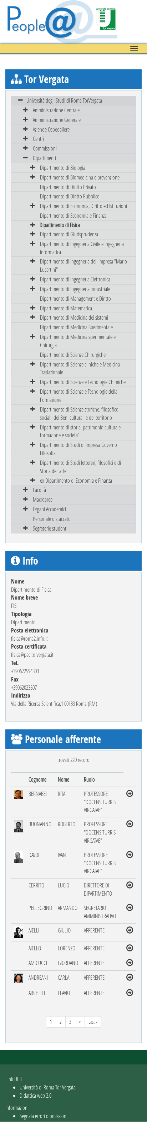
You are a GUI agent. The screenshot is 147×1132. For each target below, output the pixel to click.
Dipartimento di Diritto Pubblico (70, 196)
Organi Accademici (49, 509)
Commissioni (45, 148)
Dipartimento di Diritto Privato (68, 187)
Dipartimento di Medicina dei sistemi (74, 317)
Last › (92, 1021)
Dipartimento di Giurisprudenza (69, 234)
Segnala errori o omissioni (43, 1115)
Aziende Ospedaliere (51, 129)
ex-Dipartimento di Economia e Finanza (76, 480)
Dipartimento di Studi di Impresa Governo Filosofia (78, 449)
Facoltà (39, 489)
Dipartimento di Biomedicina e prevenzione (80, 177)
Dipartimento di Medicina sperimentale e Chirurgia (78, 341)
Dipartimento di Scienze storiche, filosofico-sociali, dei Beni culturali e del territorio (80, 413)
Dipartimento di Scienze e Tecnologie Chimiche (83, 381)
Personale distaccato (52, 518)
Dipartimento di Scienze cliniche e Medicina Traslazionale (80, 368)
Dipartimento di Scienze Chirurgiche (73, 354)
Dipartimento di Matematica (66, 308)
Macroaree (42, 499)
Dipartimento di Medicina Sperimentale (76, 327)
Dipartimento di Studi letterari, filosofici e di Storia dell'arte (80, 466)
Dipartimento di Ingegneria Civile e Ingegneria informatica (82, 248)
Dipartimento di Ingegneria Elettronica (75, 279)
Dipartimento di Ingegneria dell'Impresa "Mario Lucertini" (83, 265)
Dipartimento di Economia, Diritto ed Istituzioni (83, 206)
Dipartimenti (44, 158)
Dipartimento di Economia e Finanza (73, 215)
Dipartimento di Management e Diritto (75, 298)
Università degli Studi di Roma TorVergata (64, 100)
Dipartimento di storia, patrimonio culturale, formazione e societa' (81, 431)
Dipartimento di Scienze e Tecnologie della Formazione (78, 395)
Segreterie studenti (50, 528)
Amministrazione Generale (57, 119)
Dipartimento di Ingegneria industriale (75, 288)
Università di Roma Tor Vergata (48, 1087)
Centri (38, 138)
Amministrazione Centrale (56, 110)
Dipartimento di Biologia (62, 167)
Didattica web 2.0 (35, 1095)
